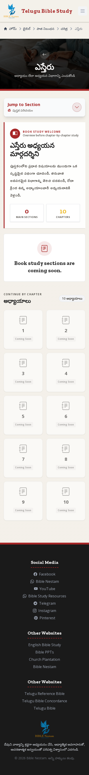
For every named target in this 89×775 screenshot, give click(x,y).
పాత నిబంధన (45, 28)
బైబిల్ (26, 28)
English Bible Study (44, 644)
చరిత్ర (64, 28)
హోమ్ (13, 28)
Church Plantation (44, 659)
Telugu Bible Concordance (44, 700)
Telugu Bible (44, 708)
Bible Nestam (44, 666)
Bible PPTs (44, 652)
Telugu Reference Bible (44, 693)
